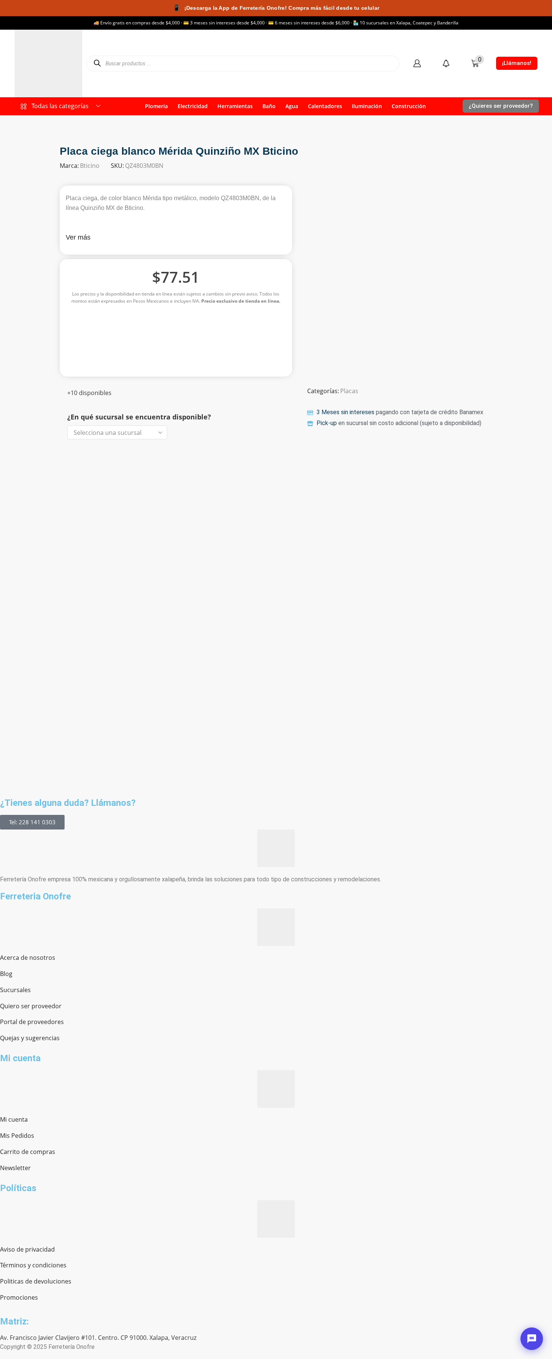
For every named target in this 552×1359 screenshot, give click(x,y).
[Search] (97, 63)
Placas (349, 391)
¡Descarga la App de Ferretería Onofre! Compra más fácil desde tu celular (276, 8)
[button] (417, 63)
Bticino (90, 165)
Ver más (78, 237)
